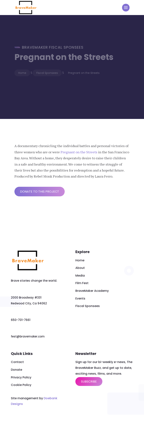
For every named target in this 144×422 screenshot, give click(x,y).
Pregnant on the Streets (79, 152)
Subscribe (89, 381)
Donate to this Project (39, 191)
